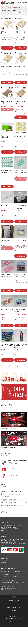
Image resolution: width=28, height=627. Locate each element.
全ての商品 (8, 7)
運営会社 (14, 597)
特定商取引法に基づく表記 (14, 607)
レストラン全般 (16, 7)
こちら (19, 469)
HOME (3, 7)
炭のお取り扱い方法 (14, 600)
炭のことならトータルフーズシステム (14, 617)
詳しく (4, 511)
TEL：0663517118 (12, 463)
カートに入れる (7, 48)
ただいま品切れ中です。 (8, 109)
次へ (17, 366)
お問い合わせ (14, 611)
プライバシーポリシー (14, 604)
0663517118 (6, 496)
